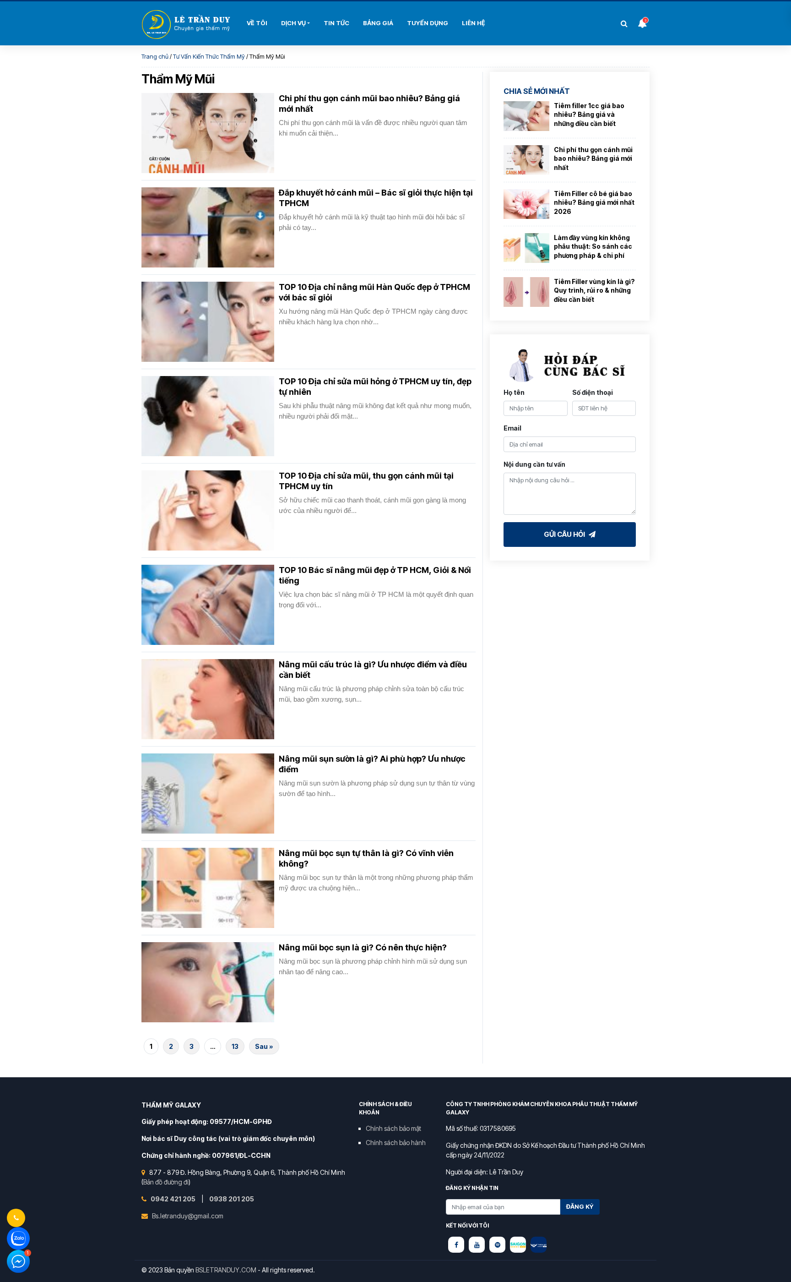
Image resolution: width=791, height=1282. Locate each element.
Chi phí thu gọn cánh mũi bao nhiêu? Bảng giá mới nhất (593, 158)
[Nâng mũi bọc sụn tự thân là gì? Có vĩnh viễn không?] (207, 888)
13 (235, 1046)
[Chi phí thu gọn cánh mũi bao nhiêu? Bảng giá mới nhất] (207, 133)
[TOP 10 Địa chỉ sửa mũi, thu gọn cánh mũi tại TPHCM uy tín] (207, 510)
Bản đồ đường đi (166, 1182)
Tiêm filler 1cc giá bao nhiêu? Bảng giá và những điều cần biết (589, 114)
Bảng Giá (378, 23)
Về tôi (257, 23)
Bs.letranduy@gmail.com (187, 1216)
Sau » (264, 1046)
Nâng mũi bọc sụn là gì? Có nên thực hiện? (363, 947)
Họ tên (514, 392)
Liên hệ (473, 23)
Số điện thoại (592, 392)
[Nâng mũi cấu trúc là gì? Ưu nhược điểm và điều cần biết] (207, 699)
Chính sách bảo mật (393, 1128)
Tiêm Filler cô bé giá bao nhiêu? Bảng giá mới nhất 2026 (594, 202)
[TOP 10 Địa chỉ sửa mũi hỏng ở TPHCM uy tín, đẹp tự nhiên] (207, 416)
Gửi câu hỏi (565, 533)
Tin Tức (336, 23)
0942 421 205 (174, 1199)
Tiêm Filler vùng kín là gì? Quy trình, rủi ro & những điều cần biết (594, 290)
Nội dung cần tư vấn (534, 464)
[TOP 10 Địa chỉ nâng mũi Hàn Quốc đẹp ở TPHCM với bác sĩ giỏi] (207, 322)
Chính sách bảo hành (396, 1142)
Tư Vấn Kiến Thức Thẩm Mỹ (209, 56)
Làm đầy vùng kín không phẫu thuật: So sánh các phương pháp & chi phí (593, 246)
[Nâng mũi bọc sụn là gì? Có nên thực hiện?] (207, 982)
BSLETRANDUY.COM (225, 1270)
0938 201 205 (231, 1199)
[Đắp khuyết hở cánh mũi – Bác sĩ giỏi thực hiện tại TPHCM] (207, 227)
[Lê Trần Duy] (518, 1245)
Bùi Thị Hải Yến (187, 24)
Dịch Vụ (293, 23)
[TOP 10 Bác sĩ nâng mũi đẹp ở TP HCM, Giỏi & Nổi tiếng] (207, 605)
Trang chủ (154, 56)
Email (512, 428)
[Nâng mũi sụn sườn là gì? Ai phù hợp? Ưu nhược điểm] (207, 793)
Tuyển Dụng (427, 23)
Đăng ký (580, 1206)
